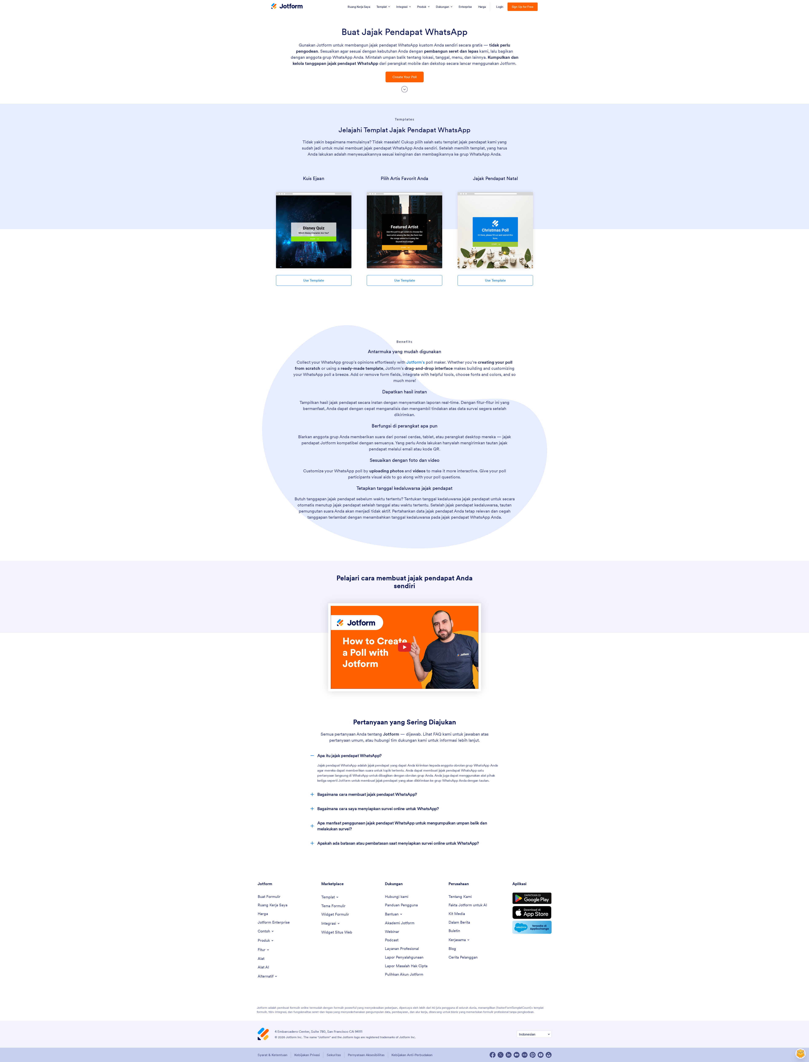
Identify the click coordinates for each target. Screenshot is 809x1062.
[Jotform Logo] (287, 6)
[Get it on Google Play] (532, 898)
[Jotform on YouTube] (541, 1055)
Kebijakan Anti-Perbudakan (412, 1055)
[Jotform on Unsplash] (549, 1055)
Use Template (313, 280)
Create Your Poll (404, 77)
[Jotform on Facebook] (493, 1055)
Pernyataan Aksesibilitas (366, 1055)
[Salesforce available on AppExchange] (532, 927)
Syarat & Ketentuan (272, 1055)
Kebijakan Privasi (307, 1055)
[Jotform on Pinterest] (533, 1055)
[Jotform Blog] (525, 1055)
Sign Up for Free (522, 7)
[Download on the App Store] (532, 912)
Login (500, 7)
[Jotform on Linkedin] (509, 1055)
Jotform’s (415, 362)
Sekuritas (334, 1055)
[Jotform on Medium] (517, 1055)
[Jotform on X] (501, 1055)
